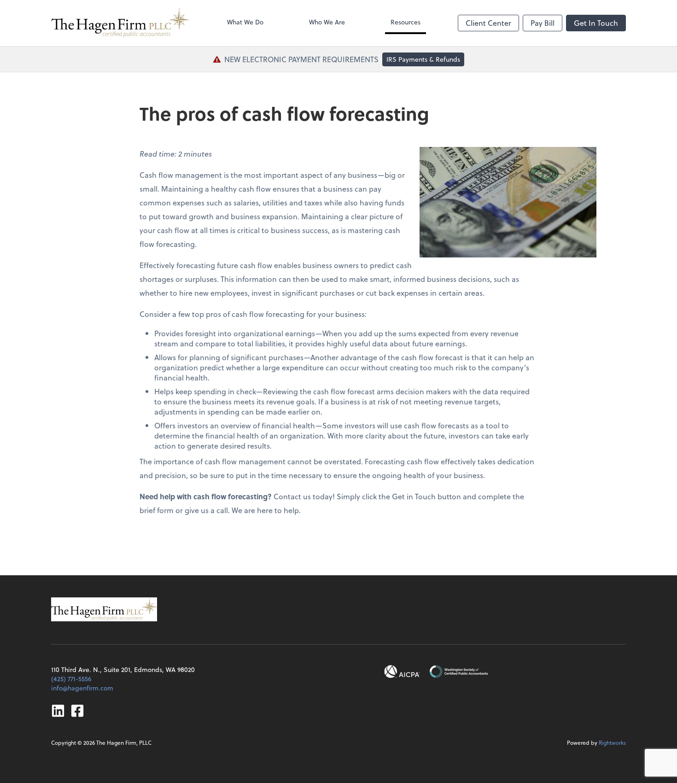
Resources (405, 22)
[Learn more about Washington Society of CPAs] (458, 671)
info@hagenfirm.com (82, 688)
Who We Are (327, 22)
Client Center (488, 23)
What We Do (245, 22)
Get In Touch (596, 23)
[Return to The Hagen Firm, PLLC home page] (120, 23)
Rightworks (612, 742)
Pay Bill (542, 23)
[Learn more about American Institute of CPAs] (402, 671)
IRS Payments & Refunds (423, 59)
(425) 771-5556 (71, 679)
